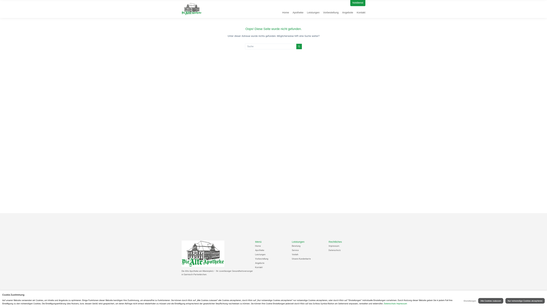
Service (295, 250)
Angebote (347, 12)
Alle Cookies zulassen (490, 301)
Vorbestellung (331, 12)
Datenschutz (335, 250)
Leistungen (313, 12)
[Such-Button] (299, 46)
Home (285, 12)
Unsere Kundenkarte (301, 259)
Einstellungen (470, 301)
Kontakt (361, 12)
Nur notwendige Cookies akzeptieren (525, 301)
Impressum (334, 246)
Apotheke (298, 12)
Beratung (296, 246)
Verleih (295, 254)
